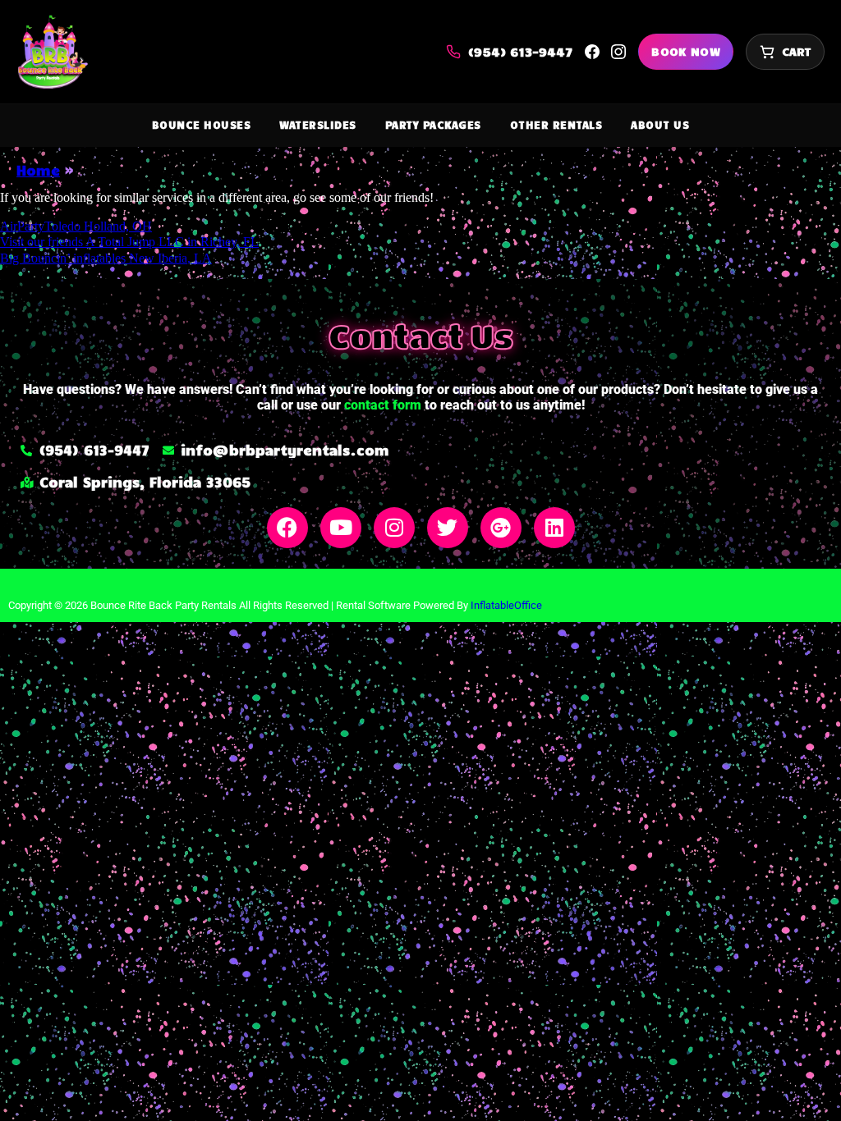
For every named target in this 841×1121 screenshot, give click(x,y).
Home (38, 170)
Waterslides (317, 124)
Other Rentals (556, 124)
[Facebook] (287, 527)
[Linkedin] (554, 527)
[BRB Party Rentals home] (52, 52)
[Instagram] (394, 527)
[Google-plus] (501, 527)
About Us (660, 124)
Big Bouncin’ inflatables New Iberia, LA (106, 258)
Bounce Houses (201, 124)
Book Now (685, 51)
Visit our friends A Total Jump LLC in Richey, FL (129, 242)
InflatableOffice (506, 605)
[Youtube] (340, 527)
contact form (382, 405)
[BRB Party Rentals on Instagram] (618, 51)
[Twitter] (447, 527)
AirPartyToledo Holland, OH (76, 226)
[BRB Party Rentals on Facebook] (592, 51)
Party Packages (433, 124)
